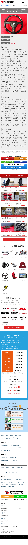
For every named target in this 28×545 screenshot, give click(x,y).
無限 (14, 310)
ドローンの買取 (4, 484)
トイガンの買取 (20, 482)
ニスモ (5, 310)
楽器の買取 (3, 482)
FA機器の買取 (13, 484)
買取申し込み (7, 158)
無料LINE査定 (7, 162)
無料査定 (20, 158)
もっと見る (14, 239)
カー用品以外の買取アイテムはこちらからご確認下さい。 (14, 394)
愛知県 (3, 523)
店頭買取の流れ (4, 460)
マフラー (8, 467)
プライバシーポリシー (18, 438)
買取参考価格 (8, 5)
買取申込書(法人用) (5, 450)
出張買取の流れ (4, 457)
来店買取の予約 (4, 448)
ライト (2, 469)
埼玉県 (3, 506)
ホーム (2, 5)
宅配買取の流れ (13, 457)
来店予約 (20, 162)
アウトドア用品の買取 (6, 479)
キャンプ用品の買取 (17, 479)
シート (2, 472)
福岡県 (3, 518)
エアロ (2, 467)
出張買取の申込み (5, 445)
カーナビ (8, 472)
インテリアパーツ (10, 469)
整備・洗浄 (14, 472)
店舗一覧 (12, 448)
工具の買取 (20, 484)
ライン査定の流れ (14, 460)
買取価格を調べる (7, 496)
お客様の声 (18, 435)
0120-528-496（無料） (15, 166)
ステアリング (19, 469)
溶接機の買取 (11, 486)
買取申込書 (18, 448)
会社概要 (8, 438)
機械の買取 (3, 486)
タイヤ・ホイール (21, 467)
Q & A (2, 438)
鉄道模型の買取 (11, 482)
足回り (13, 467)
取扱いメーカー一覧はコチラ (14, 327)
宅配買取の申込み (15, 445)
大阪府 (3, 513)
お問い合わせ (9, 435)
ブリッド (5, 319)
